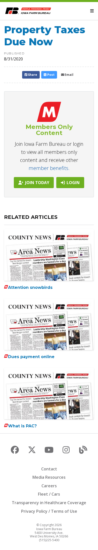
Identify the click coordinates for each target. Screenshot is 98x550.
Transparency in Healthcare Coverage (49, 502)
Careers (49, 486)
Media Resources (49, 477)
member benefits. (49, 168)
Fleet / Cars (49, 494)
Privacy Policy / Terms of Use (49, 511)
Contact (49, 469)
